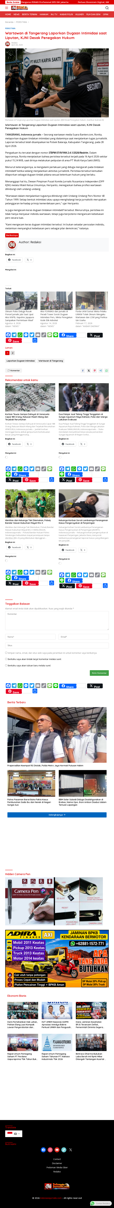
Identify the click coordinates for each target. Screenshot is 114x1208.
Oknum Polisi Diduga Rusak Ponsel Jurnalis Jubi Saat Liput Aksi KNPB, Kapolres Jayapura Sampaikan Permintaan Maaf (19, 316)
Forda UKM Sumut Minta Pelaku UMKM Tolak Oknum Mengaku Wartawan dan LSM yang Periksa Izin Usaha (91, 316)
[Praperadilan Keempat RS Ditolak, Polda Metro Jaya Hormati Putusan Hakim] (57, 735)
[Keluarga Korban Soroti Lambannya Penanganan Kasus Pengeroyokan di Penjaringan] (84, 503)
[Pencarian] (107, 7)
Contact (57, 1159)
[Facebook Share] (83, 370)
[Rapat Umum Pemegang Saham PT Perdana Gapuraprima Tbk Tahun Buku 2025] (22, 1042)
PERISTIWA (10, 28)
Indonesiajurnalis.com (51, 1198)
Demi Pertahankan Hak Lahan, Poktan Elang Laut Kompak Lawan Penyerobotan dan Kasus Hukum (22, 1025)
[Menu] (7, 7)
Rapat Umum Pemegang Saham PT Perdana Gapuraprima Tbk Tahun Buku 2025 (22, 1057)
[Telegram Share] (100, 370)
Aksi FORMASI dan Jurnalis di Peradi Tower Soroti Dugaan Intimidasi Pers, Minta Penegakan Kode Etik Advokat (56, 316)
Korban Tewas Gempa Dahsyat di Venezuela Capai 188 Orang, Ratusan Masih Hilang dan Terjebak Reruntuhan (27, 417)
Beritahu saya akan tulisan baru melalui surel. (29, 665)
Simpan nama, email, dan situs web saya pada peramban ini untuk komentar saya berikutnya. (52, 652)
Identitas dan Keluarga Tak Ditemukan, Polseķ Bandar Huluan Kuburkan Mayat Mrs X (28, 521)
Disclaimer (57, 1163)
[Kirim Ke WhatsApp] (106, 370)
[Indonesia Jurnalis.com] (19, 7)
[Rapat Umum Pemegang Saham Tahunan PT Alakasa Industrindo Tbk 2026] (57, 1042)
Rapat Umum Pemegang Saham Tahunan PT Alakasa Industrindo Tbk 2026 (56, 1057)
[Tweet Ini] (89, 370)
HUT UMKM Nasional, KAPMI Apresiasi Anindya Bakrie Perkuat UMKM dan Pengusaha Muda (57, 1025)
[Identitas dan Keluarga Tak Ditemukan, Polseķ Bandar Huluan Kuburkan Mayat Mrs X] (30, 503)
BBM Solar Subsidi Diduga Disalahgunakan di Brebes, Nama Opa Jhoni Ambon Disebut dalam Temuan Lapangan (82, 802)
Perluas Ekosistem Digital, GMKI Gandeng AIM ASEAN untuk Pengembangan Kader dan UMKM (48, 2)
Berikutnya (12, 235)
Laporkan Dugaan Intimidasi (21, 360)
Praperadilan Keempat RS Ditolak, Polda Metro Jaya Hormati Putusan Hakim (45, 765)
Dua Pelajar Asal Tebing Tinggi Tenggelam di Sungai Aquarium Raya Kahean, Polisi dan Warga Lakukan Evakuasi (83, 417)
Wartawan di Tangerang (51, 360)
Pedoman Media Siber (57, 1167)
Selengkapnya (56, 814)
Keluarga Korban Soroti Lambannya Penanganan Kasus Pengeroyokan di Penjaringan (83, 521)
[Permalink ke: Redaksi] (7, 43)
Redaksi (14, 43)
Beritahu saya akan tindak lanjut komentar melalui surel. (34, 659)
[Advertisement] (57, 845)
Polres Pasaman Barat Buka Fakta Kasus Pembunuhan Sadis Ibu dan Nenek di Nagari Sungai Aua (29, 802)
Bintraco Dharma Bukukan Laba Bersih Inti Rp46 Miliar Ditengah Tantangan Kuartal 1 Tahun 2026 (90, 1057)
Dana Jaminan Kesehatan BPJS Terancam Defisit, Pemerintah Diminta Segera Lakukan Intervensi (89, 1025)
